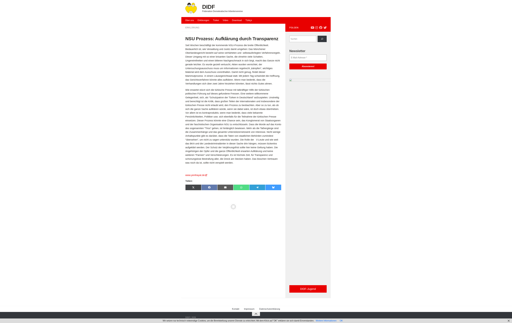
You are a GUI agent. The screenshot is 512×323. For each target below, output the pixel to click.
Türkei (216, 20)
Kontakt (235, 309)
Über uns (189, 20)
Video (225, 20)
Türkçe (248, 20)
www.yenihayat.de (195, 175)
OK (341, 321)
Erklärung (192, 28)
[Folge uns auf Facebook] (320, 27)
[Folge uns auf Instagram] (316, 27)
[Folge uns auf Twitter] (325, 27)
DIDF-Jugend (308, 288)
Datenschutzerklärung (269, 309)
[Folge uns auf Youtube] (312, 27)
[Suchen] (322, 39)
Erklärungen (203, 20)
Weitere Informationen (326, 321)
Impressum (249, 309)
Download (237, 20)
